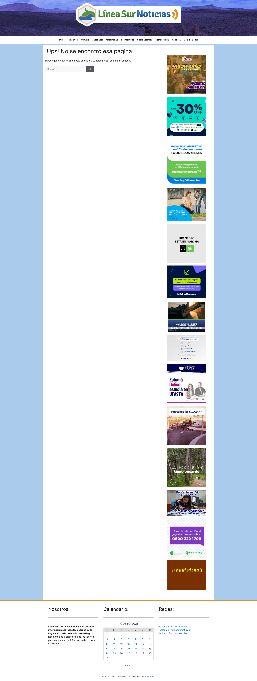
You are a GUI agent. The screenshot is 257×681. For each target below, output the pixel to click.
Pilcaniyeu (73, 40)
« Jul (127, 665)
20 (128, 648)
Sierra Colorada (144, 40)
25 (114, 653)
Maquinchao (112, 40)
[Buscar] (90, 69)
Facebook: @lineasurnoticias (174, 626)
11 (114, 644)
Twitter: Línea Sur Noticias (173, 633)
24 (107, 653)
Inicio (62, 40)
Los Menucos (127, 40)
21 (135, 648)
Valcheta (176, 40)
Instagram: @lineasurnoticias (174, 630)
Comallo (85, 40)
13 (128, 644)
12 (121, 644)
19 (121, 648)
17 (107, 648)
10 (107, 644)
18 (114, 648)
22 (142, 648)
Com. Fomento (191, 40)
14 (135, 644)
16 (150, 644)
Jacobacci (97, 40)
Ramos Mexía (162, 40)
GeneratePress (148, 676)
